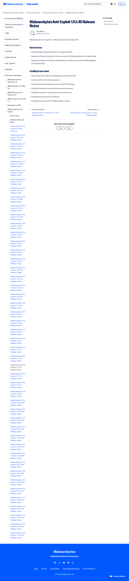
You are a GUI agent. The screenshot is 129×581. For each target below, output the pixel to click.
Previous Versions (33, 13)
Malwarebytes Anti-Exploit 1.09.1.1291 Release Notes (17, 429)
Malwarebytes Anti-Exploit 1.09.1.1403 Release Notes (17, 402)
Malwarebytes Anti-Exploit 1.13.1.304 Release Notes (17, 155)
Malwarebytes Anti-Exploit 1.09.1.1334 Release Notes (17, 420)
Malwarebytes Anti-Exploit (53, 13)
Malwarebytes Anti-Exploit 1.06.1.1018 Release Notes (17, 508)
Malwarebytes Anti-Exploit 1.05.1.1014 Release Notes (17, 517)
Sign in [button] (121, 4)
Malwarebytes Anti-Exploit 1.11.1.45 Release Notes (17, 367)
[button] (14, 18)
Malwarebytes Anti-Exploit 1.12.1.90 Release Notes (17, 305)
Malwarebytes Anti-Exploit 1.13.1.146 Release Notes (17, 217)
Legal (36, 569)
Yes (60, 128)
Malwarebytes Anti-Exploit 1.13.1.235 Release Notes (17, 190)
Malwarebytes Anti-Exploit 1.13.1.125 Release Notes (17, 234)
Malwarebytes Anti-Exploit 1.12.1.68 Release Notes (17, 323)
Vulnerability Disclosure (71, 569)
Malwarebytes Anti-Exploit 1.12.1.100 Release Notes (17, 296)
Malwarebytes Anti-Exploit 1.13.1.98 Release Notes (17, 252)
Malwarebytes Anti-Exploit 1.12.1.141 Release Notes (17, 261)
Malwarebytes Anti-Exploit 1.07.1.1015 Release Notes (17, 491)
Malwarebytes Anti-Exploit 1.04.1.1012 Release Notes (17, 526)
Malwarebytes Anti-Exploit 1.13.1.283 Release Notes (17, 172)
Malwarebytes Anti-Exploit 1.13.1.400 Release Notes (17, 137)
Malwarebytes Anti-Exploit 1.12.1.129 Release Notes (17, 270)
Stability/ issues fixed (111, 24)
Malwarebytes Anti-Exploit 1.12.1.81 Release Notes (17, 314)
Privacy (44, 569)
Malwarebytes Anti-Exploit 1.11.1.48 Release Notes (17, 358)
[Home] (21, 4)
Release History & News (75, 13)
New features (108, 21)
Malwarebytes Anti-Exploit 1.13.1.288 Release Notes (17, 164)
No (69, 128)
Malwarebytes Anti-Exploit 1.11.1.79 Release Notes (17, 349)
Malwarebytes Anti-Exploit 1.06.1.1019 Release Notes (17, 500)
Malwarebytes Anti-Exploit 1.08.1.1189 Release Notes (17, 473)
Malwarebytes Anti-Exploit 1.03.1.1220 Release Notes (17, 535)
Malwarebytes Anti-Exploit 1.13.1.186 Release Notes (17, 199)
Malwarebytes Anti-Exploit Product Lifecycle (17, 128)
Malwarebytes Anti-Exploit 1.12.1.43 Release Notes (17, 332)
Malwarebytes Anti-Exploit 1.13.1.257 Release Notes (17, 181)
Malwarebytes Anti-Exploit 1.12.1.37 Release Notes (17, 340)
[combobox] (113, 4)
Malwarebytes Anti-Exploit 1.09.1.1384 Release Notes (17, 411)
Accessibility (54, 569)
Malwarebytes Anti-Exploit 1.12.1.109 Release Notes (17, 287)
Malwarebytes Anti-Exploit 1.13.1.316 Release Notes (17, 146)
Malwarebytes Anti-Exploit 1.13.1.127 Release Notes (17, 225)
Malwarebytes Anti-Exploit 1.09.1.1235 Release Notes (17, 438)
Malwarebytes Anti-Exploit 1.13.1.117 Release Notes (17, 243)
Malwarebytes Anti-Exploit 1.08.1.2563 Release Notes (17, 455)
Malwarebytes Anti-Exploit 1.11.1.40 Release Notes (17, 376)
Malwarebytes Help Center (13, 13)
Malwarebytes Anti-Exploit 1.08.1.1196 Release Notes (17, 464)
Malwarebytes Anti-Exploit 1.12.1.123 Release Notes (17, 278)
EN (115, 4)
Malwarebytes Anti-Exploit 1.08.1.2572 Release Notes (17, 446)
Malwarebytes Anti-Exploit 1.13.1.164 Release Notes (17, 208)
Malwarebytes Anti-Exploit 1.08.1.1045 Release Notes (17, 482)
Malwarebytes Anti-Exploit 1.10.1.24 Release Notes (17, 393)
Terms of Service (89, 569)
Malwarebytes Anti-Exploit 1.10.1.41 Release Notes (17, 385)
